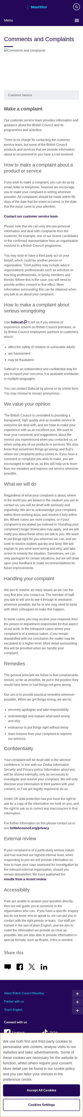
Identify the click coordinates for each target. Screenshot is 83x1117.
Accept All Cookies (41, 1090)
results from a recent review (25, 879)
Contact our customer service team (31, 216)
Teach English (13, 1009)
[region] (41, 1075)
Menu (8, 20)
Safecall (17, 322)
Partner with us (14, 1001)
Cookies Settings (41, 1105)
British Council (14, 7)
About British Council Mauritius (24, 993)
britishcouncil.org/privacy (29, 828)
